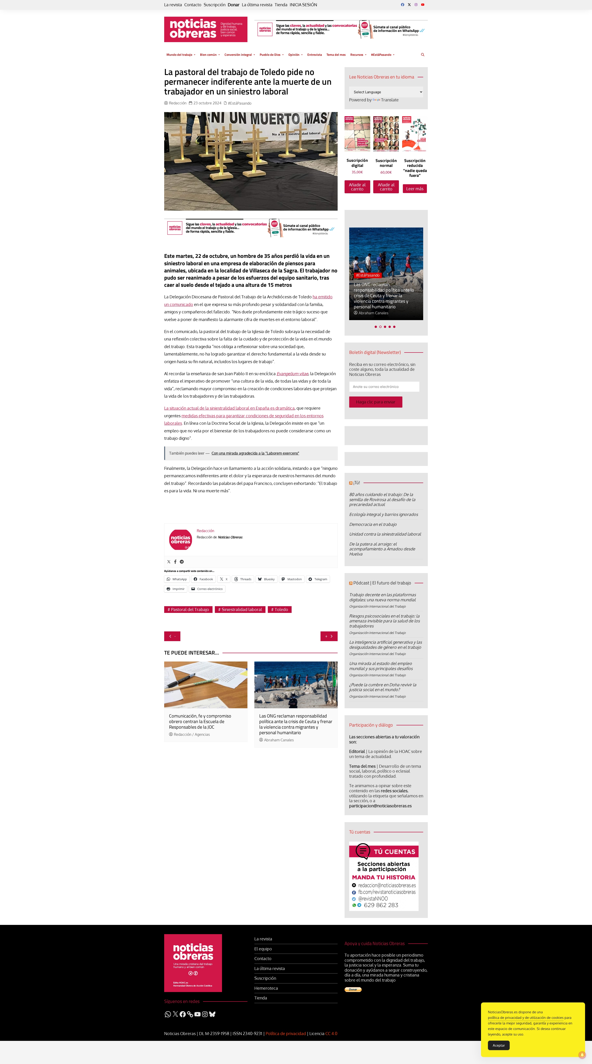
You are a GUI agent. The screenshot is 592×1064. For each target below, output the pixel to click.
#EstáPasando (381, 54)
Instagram (416, 4)
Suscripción (214, 4)
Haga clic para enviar (375, 401)
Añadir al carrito (357, 186)
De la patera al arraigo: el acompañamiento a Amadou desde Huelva (382, 548)
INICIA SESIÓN (303, 4)
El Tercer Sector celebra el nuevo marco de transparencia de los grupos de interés (388, 301)
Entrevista (314, 54)
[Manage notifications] (582, 1055)
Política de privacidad (286, 1033)
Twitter (409, 4)
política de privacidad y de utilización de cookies (526, 1017)
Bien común (208, 54)
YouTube (422, 4)
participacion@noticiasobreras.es (380, 805)
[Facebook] (175, 562)
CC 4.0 (331, 1033)
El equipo (263, 948)
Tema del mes (336, 54)
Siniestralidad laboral (242, 609)
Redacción (177, 103)
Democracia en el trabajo (373, 524)
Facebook (402, 4)
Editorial (357, 751)
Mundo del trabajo (179, 54)
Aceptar (499, 1045)
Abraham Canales (279, 740)
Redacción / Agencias (192, 734)
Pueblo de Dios (270, 54)
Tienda (281, 4)
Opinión (293, 54)
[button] (376, 327)
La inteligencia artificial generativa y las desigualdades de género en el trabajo (385, 645)
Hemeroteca (266, 988)
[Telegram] (182, 562)
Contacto (192, 4)
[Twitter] (169, 562)
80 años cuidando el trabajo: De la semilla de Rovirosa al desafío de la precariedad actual (382, 499)
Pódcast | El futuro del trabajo (382, 582)
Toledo (281, 609)
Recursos (356, 54)
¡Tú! (356, 482)
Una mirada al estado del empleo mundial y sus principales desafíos (381, 666)
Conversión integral (238, 54)
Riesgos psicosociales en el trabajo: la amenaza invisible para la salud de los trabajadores (384, 620)
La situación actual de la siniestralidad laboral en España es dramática (229, 408)
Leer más (414, 188)
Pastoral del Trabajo (190, 609)
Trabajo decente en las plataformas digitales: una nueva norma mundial (382, 597)
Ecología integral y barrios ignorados (383, 514)
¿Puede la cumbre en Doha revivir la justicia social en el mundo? (382, 687)
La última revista (257, 4)
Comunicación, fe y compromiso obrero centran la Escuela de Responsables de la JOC (200, 721)
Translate (390, 99)
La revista (173, 4)
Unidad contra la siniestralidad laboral (385, 534)
